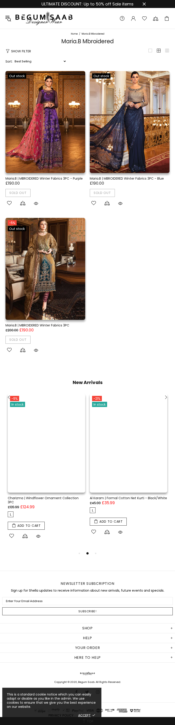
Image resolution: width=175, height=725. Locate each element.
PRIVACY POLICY (61, 715)
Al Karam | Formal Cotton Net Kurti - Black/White (128, 498)
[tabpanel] (46, 472)
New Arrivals (88, 382)
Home (74, 34)
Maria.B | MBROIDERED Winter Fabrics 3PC (37, 325)
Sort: (9, 61)
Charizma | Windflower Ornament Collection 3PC (43, 500)
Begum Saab (43, 18)
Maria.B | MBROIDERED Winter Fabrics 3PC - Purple (44, 178)
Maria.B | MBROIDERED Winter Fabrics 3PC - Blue (127, 178)
